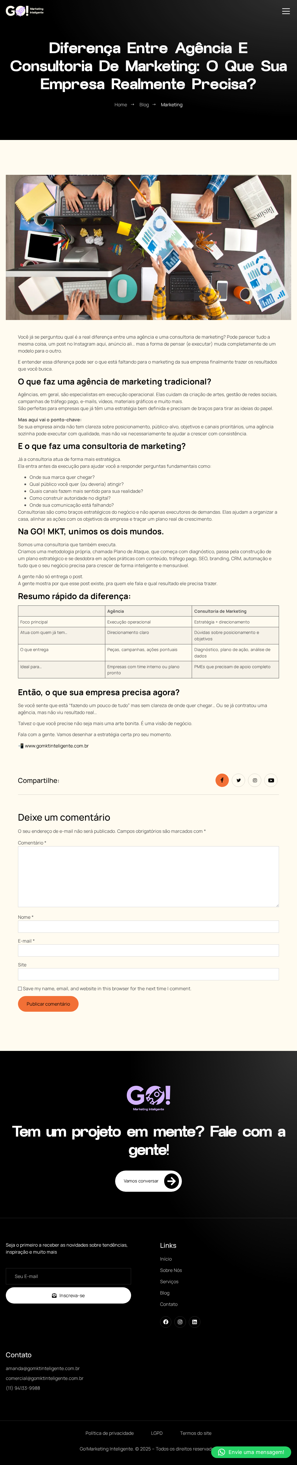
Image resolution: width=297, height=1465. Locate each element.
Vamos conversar (141, 1181)
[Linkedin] (194, 1322)
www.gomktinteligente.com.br (56, 746)
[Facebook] (166, 1322)
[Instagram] (180, 1322)
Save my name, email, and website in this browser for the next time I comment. (107, 988)
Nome (26, 917)
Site (22, 964)
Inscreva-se (72, 1295)
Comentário (32, 843)
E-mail (26, 941)
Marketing (171, 104)
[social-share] (222, 780)
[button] (251, 1452)
